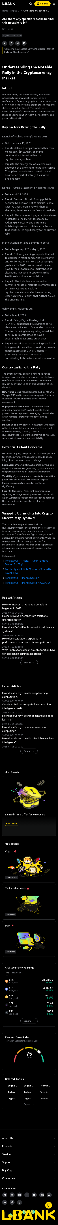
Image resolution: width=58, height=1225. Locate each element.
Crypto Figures (14, 1098)
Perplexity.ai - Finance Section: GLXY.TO (27, 582)
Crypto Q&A (16, 11)
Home (5, 11)
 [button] (30, 3)
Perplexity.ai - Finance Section (22, 577)
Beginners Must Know (14, 1085)
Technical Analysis (46, 1085)
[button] (48, 1205)
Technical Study (46, 1098)
